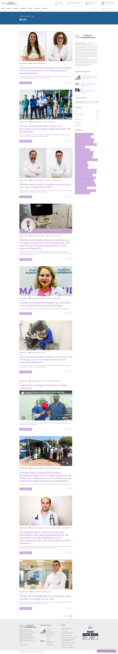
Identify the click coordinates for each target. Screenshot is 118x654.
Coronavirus (79, 154)
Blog (33, 592)
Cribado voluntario (87, 154)
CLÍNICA (9, 8)
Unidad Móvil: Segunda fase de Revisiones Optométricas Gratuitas (89, 91)
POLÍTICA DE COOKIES (66, 635)
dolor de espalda (80, 157)
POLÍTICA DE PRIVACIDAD (67, 632)
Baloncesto (78, 141)
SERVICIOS (23, 8)
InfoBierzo (84, 162)
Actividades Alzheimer (87, 134)
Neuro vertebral (86, 172)
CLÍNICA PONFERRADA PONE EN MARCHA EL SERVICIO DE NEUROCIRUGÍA (89, 85)
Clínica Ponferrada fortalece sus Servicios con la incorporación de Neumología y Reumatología (45, 70)
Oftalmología (79, 177)
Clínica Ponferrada (80, 146)
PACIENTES (16, 8)
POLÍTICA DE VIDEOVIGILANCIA (68, 642)
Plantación (92, 177)
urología (87, 193)
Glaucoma (78, 162)
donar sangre (88, 157)
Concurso (90, 152)
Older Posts (66, 616)
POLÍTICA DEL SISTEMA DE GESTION (69, 637)
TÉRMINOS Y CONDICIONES (67, 647)
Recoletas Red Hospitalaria (88, 182)
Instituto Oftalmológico (81, 167)
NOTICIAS (37, 8)
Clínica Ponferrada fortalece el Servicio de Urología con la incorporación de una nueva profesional (45, 359)
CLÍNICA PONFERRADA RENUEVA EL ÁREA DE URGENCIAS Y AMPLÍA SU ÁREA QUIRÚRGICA (89, 77)
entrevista (94, 159)
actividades (78, 134)
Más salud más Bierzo (38, 180)
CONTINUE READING (25, 82)
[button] (107, 651)
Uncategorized (66, 528)
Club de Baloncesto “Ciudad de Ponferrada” (86, 144)
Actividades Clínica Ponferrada (83, 136)
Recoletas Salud (79, 185)
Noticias (34, 63)
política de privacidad (83, 65)
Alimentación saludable (81, 139)
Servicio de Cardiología (81, 187)
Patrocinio (85, 177)
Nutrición (89, 175)
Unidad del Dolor (80, 193)
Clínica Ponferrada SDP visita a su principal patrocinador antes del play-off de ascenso (44, 129)
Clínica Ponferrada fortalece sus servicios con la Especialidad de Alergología (45, 304)
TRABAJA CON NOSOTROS (67, 628)
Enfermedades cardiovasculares (83, 159)
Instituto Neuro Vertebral (82, 164)
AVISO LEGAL (64, 630)
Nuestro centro (42, 63)
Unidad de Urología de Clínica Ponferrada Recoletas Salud (54, 422)
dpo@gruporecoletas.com (81, 59)
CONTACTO (45, 8)
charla (91, 141)
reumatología (88, 185)
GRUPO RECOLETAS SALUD (67, 644)
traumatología (91, 190)
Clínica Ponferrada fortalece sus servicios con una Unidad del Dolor (45, 186)
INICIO (3, 8)
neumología (78, 172)
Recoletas (78, 182)
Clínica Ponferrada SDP (81, 152)
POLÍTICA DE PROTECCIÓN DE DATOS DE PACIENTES (68, 640)
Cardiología (85, 141)
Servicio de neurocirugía (81, 190)
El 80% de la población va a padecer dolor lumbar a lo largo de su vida (45, 597)
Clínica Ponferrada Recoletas (82, 149)
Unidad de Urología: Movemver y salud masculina (43, 387)
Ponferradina (79, 180)
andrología (91, 139)
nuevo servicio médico (81, 175)
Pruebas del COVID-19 (88, 180)
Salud (94, 185)
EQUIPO (30, 8)
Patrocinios (51, 122)
